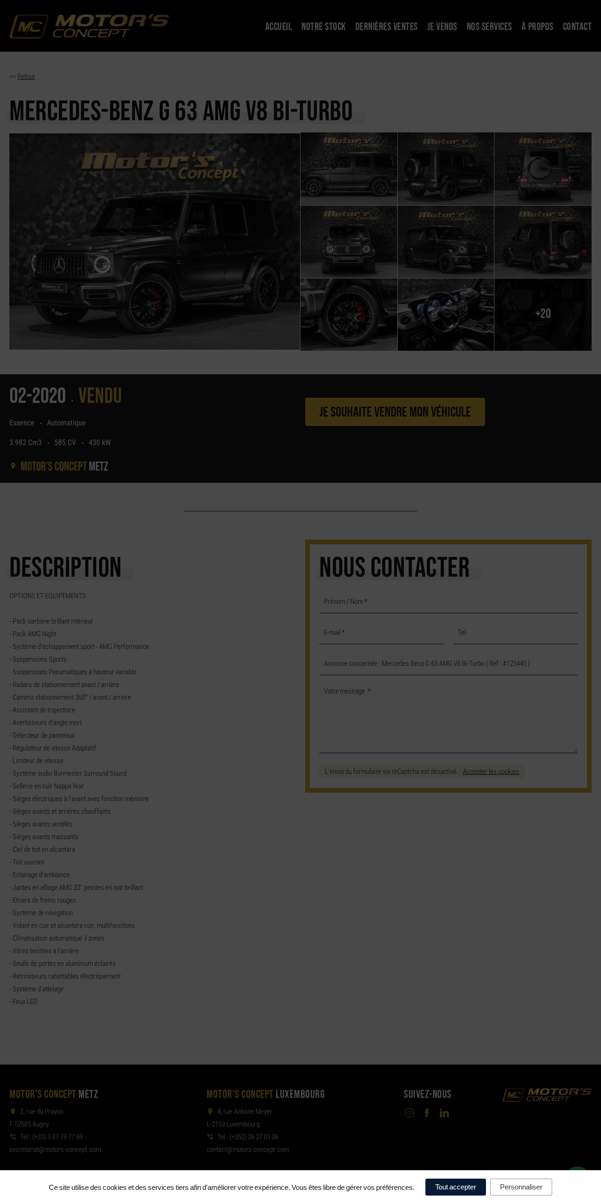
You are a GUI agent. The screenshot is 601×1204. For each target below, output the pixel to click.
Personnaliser (521, 1187)
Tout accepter (455, 1187)
